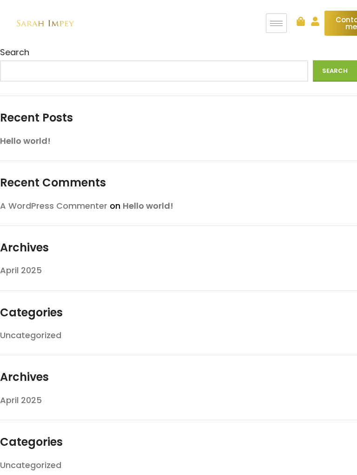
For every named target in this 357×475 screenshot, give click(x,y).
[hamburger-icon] (276, 23)
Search (14, 52)
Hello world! (25, 141)
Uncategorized (30, 335)
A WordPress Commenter (53, 206)
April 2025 (21, 270)
